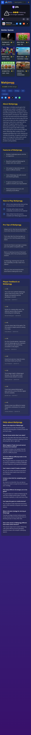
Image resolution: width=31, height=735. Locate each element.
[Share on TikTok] (27, 24)
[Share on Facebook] (17, 24)
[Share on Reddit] (24, 24)
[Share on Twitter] (20, 24)
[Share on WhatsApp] (19, 98)
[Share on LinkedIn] (16, 98)
